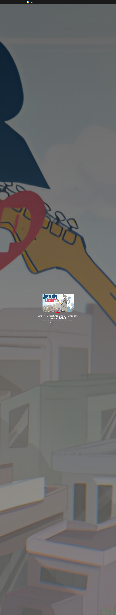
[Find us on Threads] (88, 2)
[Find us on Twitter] (85, 2)
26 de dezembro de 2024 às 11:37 (61, 324)
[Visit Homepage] (33, 2)
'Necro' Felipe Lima (51, 324)
